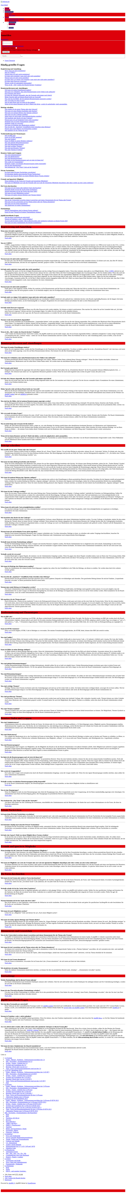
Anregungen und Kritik (13, 1160)
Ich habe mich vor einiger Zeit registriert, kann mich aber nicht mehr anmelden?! (30, 79)
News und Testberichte (13, 1136)
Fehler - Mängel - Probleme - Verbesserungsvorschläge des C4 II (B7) (27, 1072)
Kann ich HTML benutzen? (13, 137)
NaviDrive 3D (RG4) (12, 1118)
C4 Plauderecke (10, 1150)
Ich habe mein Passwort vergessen (13, 46)
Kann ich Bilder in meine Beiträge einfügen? (18, 141)
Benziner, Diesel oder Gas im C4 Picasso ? (19, 1093)
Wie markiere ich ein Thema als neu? (16, 130)
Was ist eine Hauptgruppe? (13, 165)
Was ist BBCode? (10, 135)
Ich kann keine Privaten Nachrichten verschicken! (20, 172)
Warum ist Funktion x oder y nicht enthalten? (19, 219)
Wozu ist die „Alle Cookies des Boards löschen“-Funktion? (23, 85)
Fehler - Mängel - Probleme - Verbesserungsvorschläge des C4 (25, 1060)
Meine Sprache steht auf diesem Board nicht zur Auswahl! (23, 97)
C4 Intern (8, 1159)
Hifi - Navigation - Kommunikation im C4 (19, 1061)
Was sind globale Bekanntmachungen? (17, 142)
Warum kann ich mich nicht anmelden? (17, 78)
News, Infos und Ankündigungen (16, 1162)
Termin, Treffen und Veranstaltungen (17, 1139)
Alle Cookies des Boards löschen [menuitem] (15, 1178)
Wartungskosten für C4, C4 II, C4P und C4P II (20, 1146)
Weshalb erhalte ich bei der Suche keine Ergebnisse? (21, 189)
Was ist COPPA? (10, 72)
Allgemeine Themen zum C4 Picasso (17, 1097)
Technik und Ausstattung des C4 (16, 1065)
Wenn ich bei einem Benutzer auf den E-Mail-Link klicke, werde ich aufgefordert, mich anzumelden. (36, 104)
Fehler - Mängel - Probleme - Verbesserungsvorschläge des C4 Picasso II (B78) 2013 (32, 1100)
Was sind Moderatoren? (12, 156)
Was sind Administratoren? (13, 155)
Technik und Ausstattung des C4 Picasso (18, 1091)
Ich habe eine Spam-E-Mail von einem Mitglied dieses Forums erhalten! (27, 176)
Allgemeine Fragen (12, 1152)
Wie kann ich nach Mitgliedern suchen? (17, 193)
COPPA (111, 271)
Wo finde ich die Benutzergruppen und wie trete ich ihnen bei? (24, 160)
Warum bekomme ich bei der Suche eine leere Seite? (21, 191)
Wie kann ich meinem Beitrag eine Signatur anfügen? (21, 113)
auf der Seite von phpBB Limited (74, 1007)
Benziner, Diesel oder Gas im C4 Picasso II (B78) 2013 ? (23, 1107)
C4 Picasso (8, 1084)
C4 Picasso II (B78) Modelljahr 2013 (16, 1098)
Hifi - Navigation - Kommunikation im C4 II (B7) (21, 1074)
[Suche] (22, 56)
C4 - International (11, 1143)
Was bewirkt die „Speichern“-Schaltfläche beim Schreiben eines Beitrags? (28, 127)
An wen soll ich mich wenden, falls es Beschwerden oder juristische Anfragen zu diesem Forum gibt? (36, 221)
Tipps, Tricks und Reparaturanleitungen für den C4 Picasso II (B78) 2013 (28, 1109)
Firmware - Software (12, 1132)
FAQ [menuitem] (10, 13)
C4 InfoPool (8, 1134)
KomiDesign (32, 1183)
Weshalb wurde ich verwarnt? (14, 123)
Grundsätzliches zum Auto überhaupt (17, 1155)
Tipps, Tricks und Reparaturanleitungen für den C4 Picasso (24, 1095)
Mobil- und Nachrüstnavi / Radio (16, 1129)
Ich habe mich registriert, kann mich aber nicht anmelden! (22, 76)
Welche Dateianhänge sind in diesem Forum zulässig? (21, 210)
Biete (7, 1167)
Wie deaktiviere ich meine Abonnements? (17, 205)
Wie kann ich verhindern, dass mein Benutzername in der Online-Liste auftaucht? (30, 92)
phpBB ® (12, 1183)
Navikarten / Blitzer (12, 1130)
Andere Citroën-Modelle (13, 1144)
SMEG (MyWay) (11, 1123)
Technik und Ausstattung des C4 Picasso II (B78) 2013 (23, 1106)
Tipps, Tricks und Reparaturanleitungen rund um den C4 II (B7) (26, 1081)
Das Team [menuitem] (12, 15)
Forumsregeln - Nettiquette (14, 1164)
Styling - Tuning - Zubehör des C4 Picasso (19, 1090)
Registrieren (4, 39)
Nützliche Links (11, 1148)
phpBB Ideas (98, 1018)
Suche (8, 1169)
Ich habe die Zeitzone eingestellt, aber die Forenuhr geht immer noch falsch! (28, 95)
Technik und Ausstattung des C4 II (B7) (18, 1077)
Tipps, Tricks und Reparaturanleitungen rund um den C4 (23, 1068)
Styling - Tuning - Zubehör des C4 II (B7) (19, 1075)
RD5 (7, 1116)
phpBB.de (23, 394)
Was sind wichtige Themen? (13, 146)
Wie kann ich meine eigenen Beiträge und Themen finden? (23, 195)
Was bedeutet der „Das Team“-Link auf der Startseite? (21, 167)
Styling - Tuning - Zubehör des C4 (16, 1063)
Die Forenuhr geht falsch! (13, 93)
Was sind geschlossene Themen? (15, 148)
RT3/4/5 (8, 1120)
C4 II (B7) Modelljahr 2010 (13, 1070)
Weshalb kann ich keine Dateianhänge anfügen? (20, 121)
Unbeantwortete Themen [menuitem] (16, 19)
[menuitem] (12, 22)
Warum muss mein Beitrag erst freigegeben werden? (21, 129)
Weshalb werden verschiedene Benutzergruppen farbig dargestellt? (25, 163)
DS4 (7, 1083)
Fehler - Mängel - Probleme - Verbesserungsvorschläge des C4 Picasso (28, 1086)
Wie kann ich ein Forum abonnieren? (16, 203)
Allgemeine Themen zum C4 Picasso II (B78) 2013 (22, 1111)
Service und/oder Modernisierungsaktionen (19, 1137)
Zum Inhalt (4, 5)
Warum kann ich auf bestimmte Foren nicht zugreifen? (21, 120)
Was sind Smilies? (10, 139)
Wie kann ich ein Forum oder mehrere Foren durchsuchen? (23, 188)
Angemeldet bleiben (8, 48)
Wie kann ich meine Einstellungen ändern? (18, 90)
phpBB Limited (9, 394)
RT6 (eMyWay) (11, 1121)
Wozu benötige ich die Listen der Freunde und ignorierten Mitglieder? (26, 181)
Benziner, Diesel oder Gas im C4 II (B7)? (19, 1079)
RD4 (7, 1114)
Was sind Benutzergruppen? (13, 158)
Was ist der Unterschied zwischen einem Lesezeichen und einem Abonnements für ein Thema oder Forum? (38, 200)
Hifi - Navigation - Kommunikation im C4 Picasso (21, 1088)
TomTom (9, 1127)
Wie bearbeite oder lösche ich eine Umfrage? (18, 118)
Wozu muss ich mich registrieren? (15, 71)
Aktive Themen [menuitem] (13, 21)
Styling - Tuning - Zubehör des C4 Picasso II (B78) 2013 (23, 1104)
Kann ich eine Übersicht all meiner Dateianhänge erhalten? (23, 212)
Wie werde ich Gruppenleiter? (14, 162)
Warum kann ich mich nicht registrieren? (17, 74)
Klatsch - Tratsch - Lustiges (14, 1157)
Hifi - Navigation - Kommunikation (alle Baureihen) (21, 1113)
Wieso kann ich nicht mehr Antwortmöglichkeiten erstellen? (23, 116)
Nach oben (8, 238)
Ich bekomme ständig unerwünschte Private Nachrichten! (22, 174)
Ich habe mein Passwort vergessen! (15, 81)
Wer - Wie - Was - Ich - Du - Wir (16, 1153)
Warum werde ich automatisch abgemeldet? (18, 83)
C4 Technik (8, 1058)
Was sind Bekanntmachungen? (14, 144)
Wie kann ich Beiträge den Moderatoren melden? (20, 125)
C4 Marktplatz (9, 1166)
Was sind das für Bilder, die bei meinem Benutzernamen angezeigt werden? (28, 99)
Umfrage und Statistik (12, 1141)
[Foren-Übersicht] (5, 1)
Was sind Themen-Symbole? (14, 150)
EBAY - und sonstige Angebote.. (16, 1171)
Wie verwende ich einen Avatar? (15, 100)
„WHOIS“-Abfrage (32, 1030)
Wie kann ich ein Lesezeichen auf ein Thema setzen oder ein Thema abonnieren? (30, 202)
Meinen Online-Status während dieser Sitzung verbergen (20, 50)
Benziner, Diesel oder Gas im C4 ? (16, 1067)
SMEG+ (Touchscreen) (13, 1125)
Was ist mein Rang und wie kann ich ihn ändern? (20, 102)
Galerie (7, 8)
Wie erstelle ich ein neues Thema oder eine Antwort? (21, 109)
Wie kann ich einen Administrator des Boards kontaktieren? (23, 222)
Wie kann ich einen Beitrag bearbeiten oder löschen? (21, 111)
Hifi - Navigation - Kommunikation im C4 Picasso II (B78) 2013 (26, 1102)
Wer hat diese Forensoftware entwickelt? (17, 217)
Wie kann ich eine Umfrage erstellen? (16, 114)
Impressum (8, 1180)
